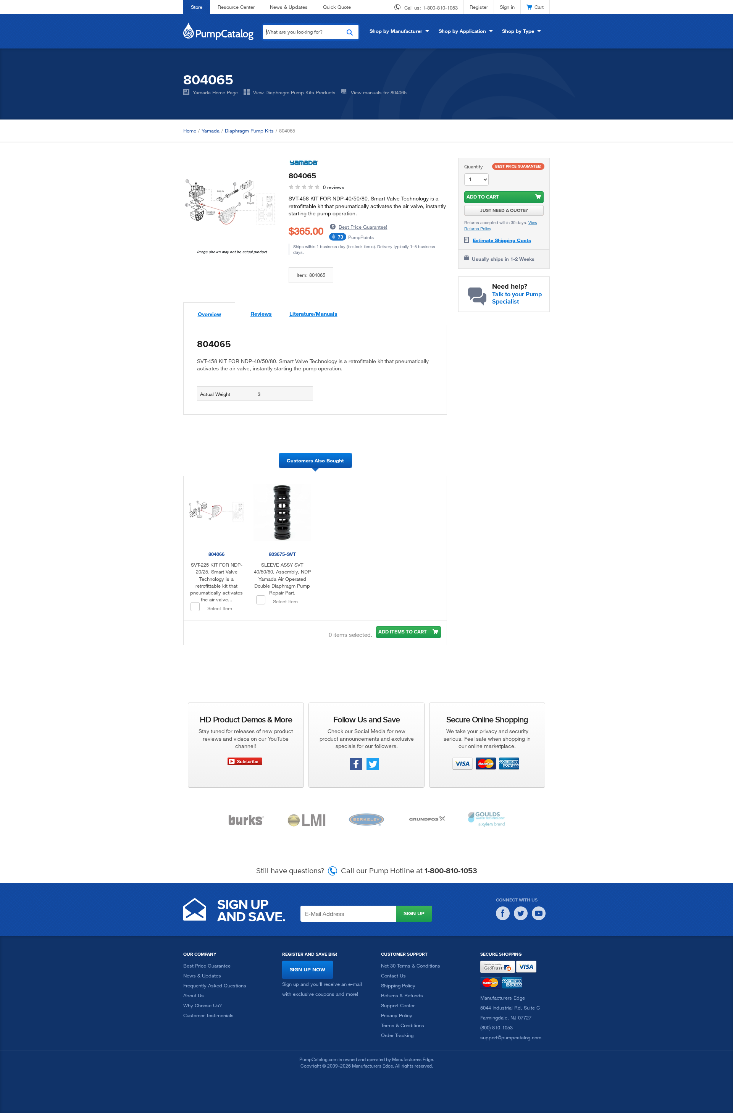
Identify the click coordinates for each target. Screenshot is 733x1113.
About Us (193, 995)
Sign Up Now (307, 969)
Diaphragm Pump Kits (249, 131)
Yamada (211, 131)
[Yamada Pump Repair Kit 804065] (230, 203)
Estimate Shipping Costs (502, 240)
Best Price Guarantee (207, 966)
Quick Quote (337, 7)
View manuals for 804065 (379, 92)
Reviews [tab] (261, 313)
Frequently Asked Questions (214, 985)
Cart (539, 7)
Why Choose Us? (202, 1005)
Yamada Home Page (215, 92)
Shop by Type (518, 31)
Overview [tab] (209, 314)
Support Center (398, 1005)
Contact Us (393, 975)
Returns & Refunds (402, 995)
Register (479, 7)
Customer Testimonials (208, 1015)
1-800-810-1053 (440, 8)
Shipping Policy (398, 985)
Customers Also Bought (315, 460)
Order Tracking (397, 1035)
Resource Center (236, 7)
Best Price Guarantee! (363, 227)
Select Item (219, 608)
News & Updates (289, 7)
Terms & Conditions (402, 1025)
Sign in (507, 7)
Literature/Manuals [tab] (313, 313)
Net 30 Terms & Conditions (410, 966)
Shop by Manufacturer (396, 31)
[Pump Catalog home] (218, 30)
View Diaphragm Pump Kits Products (294, 92)
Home (189, 131)
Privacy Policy (396, 1015)
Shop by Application (462, 31)
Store (196, 7)
